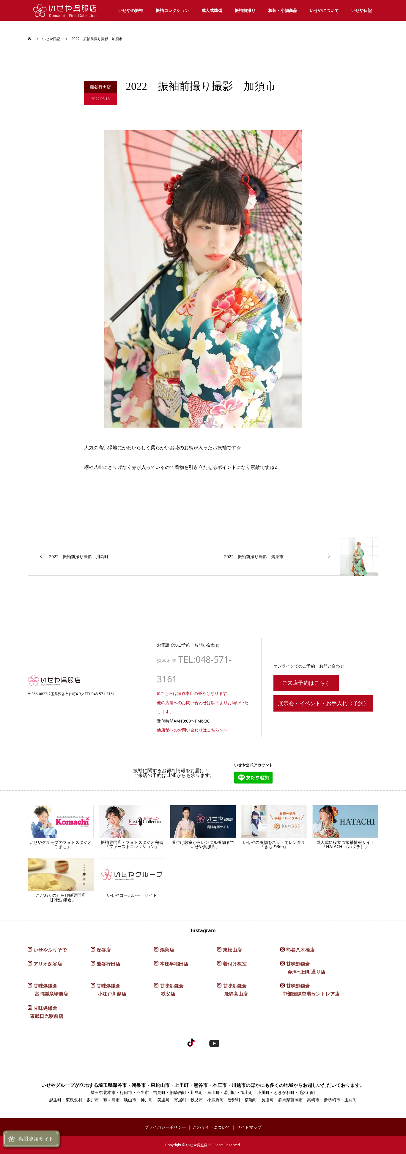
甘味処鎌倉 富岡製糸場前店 (48, 989)
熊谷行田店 (108, 963)
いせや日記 (361, 10)
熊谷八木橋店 (300, 949)
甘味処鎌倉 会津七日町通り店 (302, 967)
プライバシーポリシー (165, 1127)
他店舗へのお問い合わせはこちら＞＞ (192, 730)
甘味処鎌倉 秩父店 (169, 989)
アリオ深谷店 (48, 963)
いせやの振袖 (130, 10)
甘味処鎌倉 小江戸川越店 (108, 989)
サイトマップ (249, 1127)
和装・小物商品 (282, 10)
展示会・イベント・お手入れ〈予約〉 (323, 703)
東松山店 (232, 949)
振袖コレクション (172, 10)
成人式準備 (212, 10)
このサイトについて (211, 1127)
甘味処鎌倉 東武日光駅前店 (45, 1012)
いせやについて (324, 10)
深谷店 (104, 949)
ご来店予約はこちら (306, 682)
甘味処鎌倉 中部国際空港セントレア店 (310, 989)
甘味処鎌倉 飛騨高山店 (232, 989)
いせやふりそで (50, 949)
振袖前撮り (245, 10)
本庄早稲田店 (174, 963)
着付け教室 (235, 963)
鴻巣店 (167, 949)
